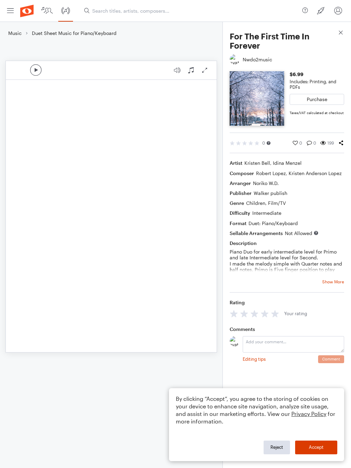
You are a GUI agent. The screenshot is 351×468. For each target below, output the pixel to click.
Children (255, 203)
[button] (268, 143)
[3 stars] (254, 313)
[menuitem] (10, 11)
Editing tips (254, 359)
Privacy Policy (308, 413)
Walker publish (270, 193)
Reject (276, 447)
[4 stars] (265, 313)
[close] (340, 33)
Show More (333, 281)
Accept (316, 447)
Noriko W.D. (266, 183)
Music (15, 33)
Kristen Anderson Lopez (315, 173)
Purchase (317, 99)
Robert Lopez (271, 173)
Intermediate (266, 213)
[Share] (341, 143)
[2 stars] (244, 313)
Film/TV (277, 203)
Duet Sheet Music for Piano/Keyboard (74, 33)
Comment (331, 359)
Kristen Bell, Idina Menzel (273, 163)
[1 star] (234, 313)
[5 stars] (275, 313)
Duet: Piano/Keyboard (273, 223)
